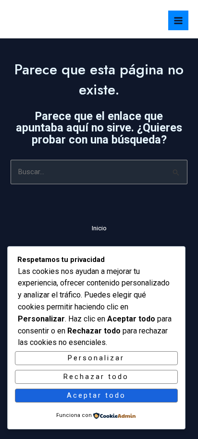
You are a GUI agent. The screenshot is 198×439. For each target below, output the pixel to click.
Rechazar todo (96, 376)
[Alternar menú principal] (178, 21)
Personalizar (96, 358)
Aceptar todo (96, 395)
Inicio (99, 228)
